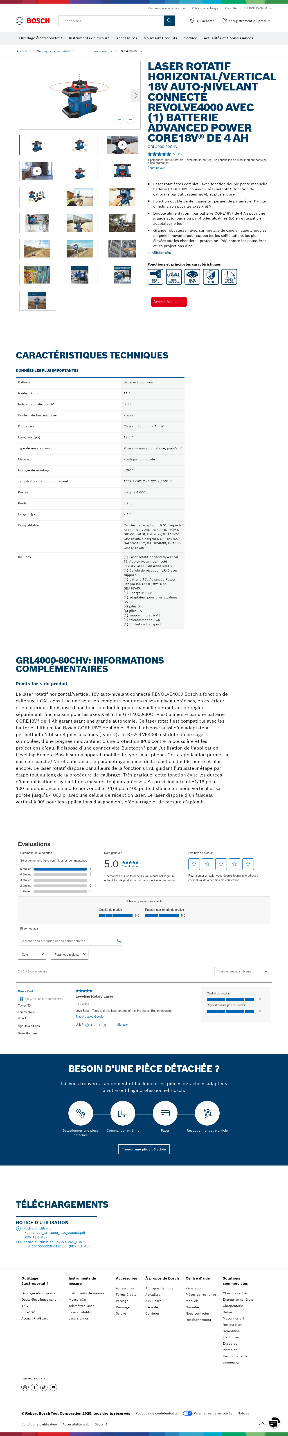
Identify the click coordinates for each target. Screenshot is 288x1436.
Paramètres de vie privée (213, 1413)
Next (135, 95)
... (81, 51)
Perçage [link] (122, 1301)
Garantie (231, 8)
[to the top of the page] (281, 1409)
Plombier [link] (230, 1350)
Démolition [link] (231, 1331)
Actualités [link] (152, 1295)
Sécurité (101, 1424)
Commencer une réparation (166, 8)
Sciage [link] (121, 1313)
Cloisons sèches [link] (235, 1293)
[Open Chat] (274, 1422)
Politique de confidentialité (157, 1413)
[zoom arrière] (130, 119)
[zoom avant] (119, 119)
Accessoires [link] (126, 1278)
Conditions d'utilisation (39, 1424)
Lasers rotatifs (102, 51)
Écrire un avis (157, 168)
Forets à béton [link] (127, 1295)
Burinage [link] (123, 1307)
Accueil (22, 51)
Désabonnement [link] (198, 1320)
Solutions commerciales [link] (235, 1281)
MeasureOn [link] (77, 1299)
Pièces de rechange (205, 8)
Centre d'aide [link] (198, 1278)
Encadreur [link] (231, 1343)
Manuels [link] (192, 1301)
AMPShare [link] (153, 1301)
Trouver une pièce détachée (144, 1149)
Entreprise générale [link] (238, 1299)
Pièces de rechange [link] (201, 1295)
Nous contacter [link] (197, 1313)
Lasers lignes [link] (79, 1318)
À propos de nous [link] (159, 1288)
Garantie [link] (192, 1307)
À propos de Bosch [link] (162, 1278)
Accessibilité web (76, 1424)
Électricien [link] (231, 1337)
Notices (243, 1413)
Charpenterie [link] (233, 1306)
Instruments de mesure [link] (82, 1281)
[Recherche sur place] (169, 20)
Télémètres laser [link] (81, 1306)
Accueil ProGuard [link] (34, 1318)
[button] (169, 302)
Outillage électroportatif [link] (34, 1281)
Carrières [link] (152, 1313)
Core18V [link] (28, 1312)
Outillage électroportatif (53, 51)
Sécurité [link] (151, 1307)
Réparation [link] (194, 1288)
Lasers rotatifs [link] (80, 1312)
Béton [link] (227, 1312)
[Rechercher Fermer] (160, 21)
